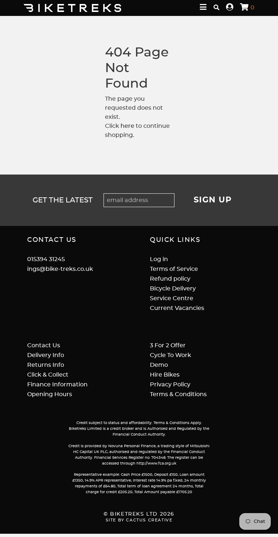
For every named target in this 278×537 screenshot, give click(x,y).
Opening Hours (49, 394)
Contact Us (43, 345)
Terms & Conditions (178, 394)
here (127, 126)
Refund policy (170, 279)
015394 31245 (46, 259)
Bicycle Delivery (173, 288)
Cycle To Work (170, 355)
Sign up (213, 200)
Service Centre (171, 298)
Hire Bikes (165, 375)
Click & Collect (47, 375)
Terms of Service (174, 269)
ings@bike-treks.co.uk (60, 269)
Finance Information (57, 384)
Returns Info (45, 365)
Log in (159, 259)
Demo (159, 365)
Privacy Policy (170, 384)
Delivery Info (45, 355)
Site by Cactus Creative (139, 520)
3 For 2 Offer (168, 345)
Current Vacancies (177, 308)
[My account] (230, 8)
